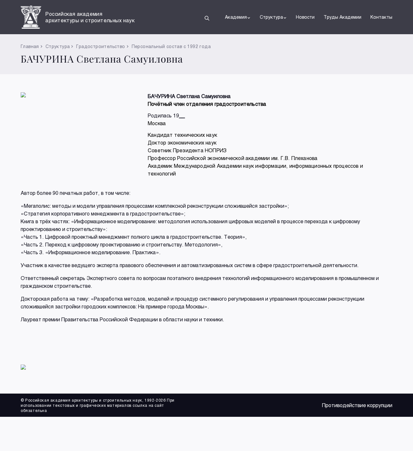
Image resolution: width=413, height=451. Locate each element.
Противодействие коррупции (357, 405)
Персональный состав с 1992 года (171, 46)
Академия (236, 17)
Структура (271, 17)
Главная (30, 46)
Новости (305, 17)
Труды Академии (342, 17)
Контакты (381, 17)
